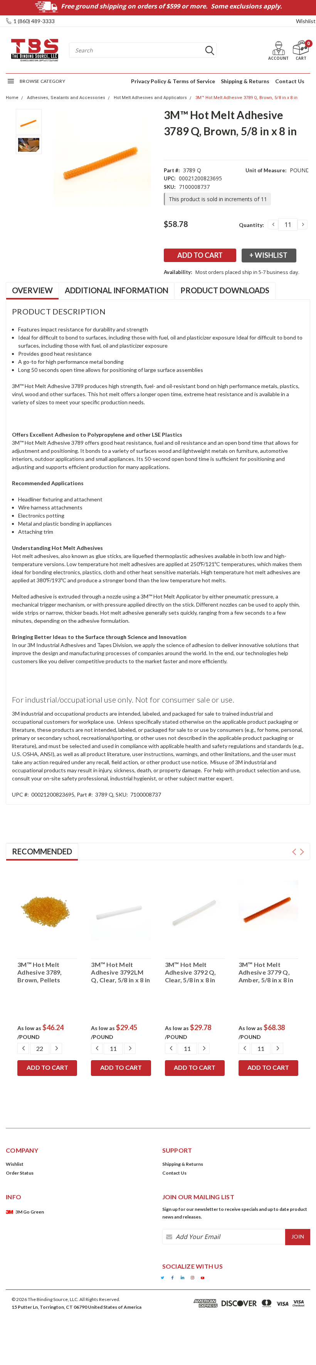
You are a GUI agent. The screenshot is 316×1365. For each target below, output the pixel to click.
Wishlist (306, 21)
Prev (294, 852)
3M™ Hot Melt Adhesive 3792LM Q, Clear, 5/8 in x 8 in (120, 972)
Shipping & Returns (245, 81)
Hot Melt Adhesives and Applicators (150, 97)
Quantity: (251, 225)
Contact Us (289, 81)
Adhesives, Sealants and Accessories (66, 97)
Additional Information (116, 290)
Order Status (20, 1173)
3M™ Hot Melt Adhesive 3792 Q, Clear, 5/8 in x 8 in (190, 972)
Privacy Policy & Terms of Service (173, 81)
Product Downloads (224, 290)
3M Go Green (29, 1212)
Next (301, 852)
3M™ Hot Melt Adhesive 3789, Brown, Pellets (39, 972)
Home (12, 97)
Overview (32, 290)
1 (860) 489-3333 (34, 21)
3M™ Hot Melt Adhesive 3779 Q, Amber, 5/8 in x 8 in (266, 972)
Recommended (42, 851)
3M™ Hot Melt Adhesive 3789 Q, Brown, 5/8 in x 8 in (246, 97)
